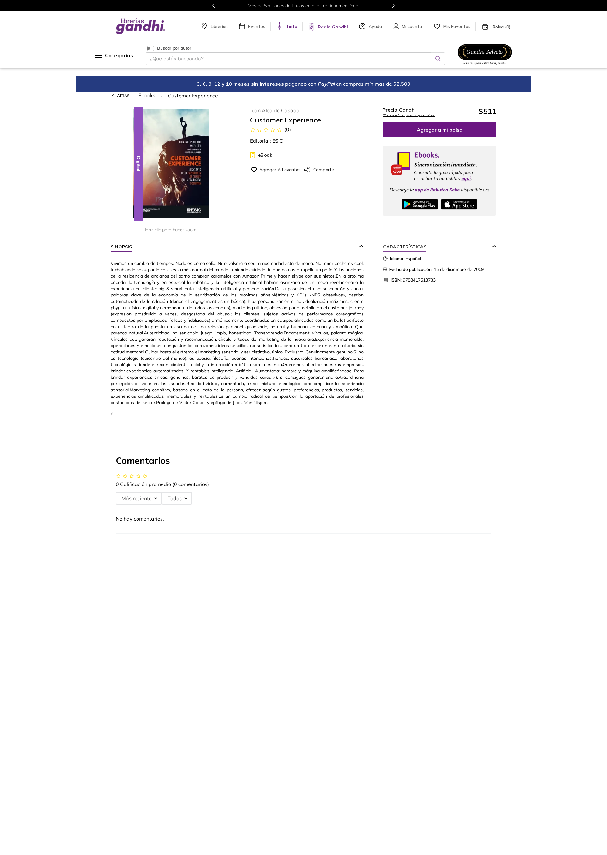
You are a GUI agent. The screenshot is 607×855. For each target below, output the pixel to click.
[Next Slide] (393, 5)
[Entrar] (412, 26)
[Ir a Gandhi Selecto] (484, 65)
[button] (171, 164)
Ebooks (146, 95)
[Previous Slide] (214, 5)
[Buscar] (438, 58)
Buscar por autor (174, 48)
